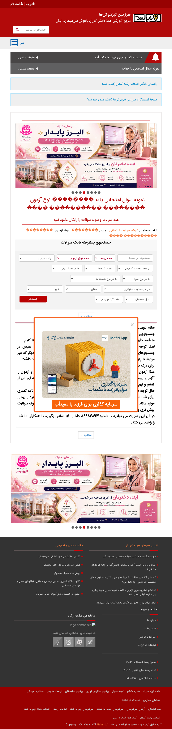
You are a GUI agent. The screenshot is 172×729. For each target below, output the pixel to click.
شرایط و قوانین (147, 637)
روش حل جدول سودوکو (67, 573)
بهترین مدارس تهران (97, 691)
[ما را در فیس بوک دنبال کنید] (58, 646)
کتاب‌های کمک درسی (125, 718)
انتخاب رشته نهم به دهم (37, 709)
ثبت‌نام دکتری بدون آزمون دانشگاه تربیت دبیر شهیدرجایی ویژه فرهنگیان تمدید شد (124, 592)
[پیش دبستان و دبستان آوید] (87, 156)
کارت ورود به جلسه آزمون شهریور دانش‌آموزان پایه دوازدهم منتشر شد (123, 567)
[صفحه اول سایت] (147, 19)
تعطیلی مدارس (151, 700)
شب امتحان (155, 709)
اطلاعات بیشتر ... (26, 57)
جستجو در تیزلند (35, 29)
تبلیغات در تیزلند (147, 645)
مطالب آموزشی (35, 691)
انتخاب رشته (60, 709)
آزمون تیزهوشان (135, 709)
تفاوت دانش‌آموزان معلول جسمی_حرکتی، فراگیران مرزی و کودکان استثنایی (48, 583)
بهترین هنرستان (74, 691)
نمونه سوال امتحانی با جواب (140, 69)
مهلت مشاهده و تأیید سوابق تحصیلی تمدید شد (129, 557)
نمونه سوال (118, 691)
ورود (29, 4)
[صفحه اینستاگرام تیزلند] (69, 646)
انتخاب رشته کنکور (150, 718)
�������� (84, 230)
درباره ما (151, 620)
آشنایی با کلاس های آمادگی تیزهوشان (59, 557)
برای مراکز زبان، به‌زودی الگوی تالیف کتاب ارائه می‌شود (126, 603)
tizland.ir (103, 724)
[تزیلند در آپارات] (79, 646)
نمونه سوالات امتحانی (123, 230)
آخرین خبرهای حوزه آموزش (141, 545)
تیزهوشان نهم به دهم (82, 709)
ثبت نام (15, 4)
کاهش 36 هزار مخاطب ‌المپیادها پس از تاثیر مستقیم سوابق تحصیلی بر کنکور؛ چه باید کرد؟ (123, 579)
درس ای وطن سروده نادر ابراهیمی (61, 565)
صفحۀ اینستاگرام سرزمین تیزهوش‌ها (122, 99)
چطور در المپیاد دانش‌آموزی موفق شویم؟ (58, 594)
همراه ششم (133, 691)
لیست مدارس (54, 691)
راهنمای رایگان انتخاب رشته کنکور (129, 84)
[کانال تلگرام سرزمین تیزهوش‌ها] (90, 646)
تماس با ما (150, 629)
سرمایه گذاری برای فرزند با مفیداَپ (86, 404)
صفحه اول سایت (152, 691)
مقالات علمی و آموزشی (69, 545)
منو (14, 42)
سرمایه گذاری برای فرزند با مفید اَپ (118, 57)
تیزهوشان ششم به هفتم (110, 709)
